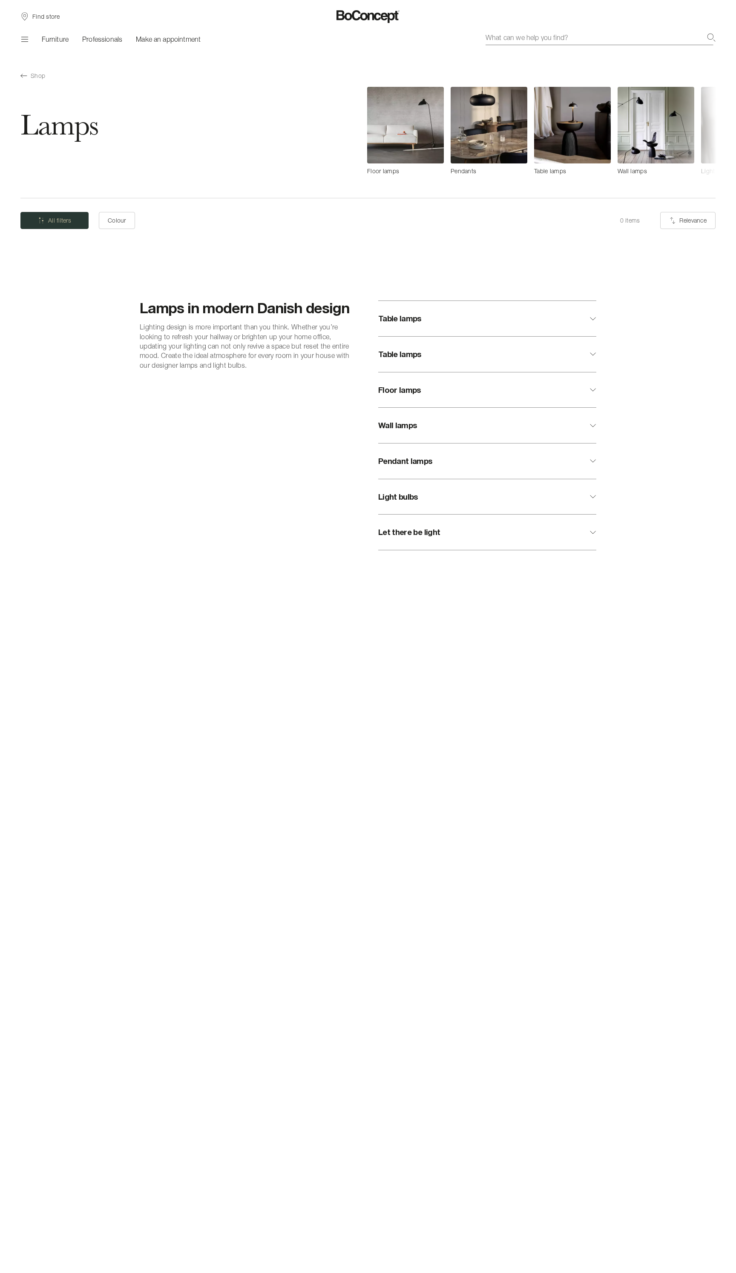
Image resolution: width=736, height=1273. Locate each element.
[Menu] (24, 39)
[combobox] (600, 37)
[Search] (711, 37)
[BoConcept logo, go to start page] (368, 16)
